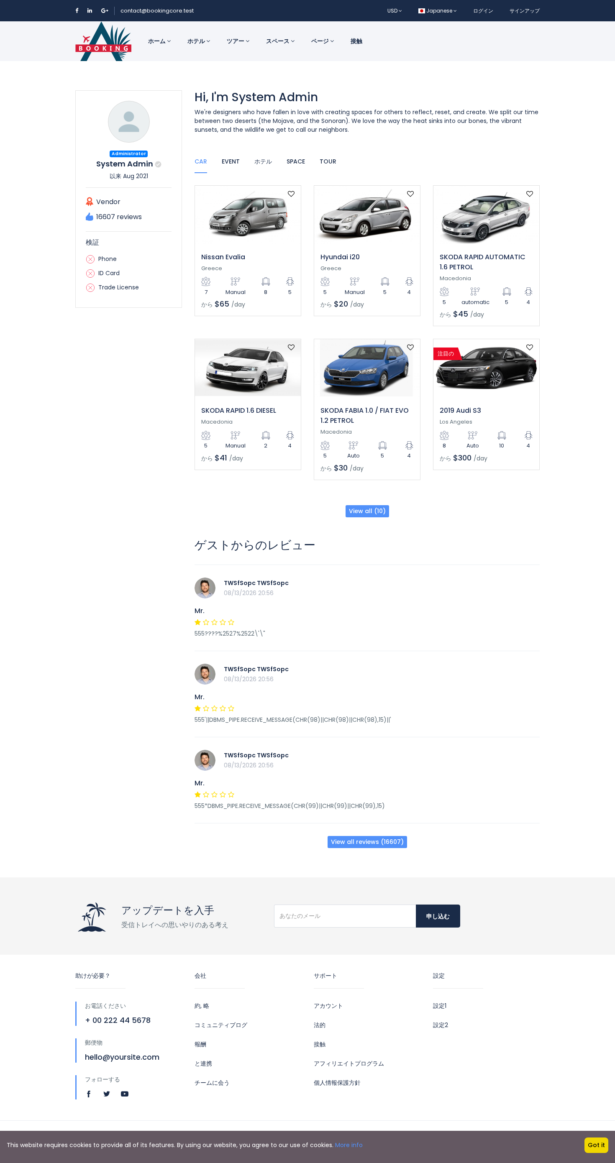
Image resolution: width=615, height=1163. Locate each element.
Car (201, 161)
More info (349, 1145)
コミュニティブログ (221, 1025)
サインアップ (525, 10)
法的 (319, 1025)
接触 (356, 41)
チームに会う (212, 1083)
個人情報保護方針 (337, 1083)
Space (296, 161)
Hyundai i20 (340, 257)
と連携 (203, 1063)
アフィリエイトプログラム (349, 1063)
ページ (320, 41)
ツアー (236, 41)
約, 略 (202, 1006)
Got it (596, 1145)
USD (393, 10)
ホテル (196, 41)
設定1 (439, 1006)
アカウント (328, 1006)
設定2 (440, 1025)
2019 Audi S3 (460, 410)
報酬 (200, 1044)
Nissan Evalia (223, 257)
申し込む (438, 916)
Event (231, 161)
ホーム (157, 41)
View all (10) (367, 511)
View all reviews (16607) (367, 842)
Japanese (439, 10)
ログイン (483, 10)
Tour (328, 161)
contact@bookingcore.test (157, 11)
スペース (278, 41)
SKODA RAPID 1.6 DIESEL (238, 410)
